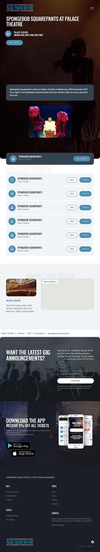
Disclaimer (91, 546)
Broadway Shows (12, 516)
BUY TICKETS (82, 159)
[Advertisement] (50, 62)
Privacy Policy (82, 546)
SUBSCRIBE (75, 381)
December (39, 333)
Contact (9, 500)
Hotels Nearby (11, 496)
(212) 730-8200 (58, 525)
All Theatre (10, 520)
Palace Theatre (7, 333)
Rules (54, 496)
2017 (30, 333)
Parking (55, 500)
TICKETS (85, 180)
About (54, 492)
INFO (72, 180)
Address (55, 504)
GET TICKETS (14, 43)
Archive (20, 333)
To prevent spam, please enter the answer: (79, 359)
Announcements (12, 492)
